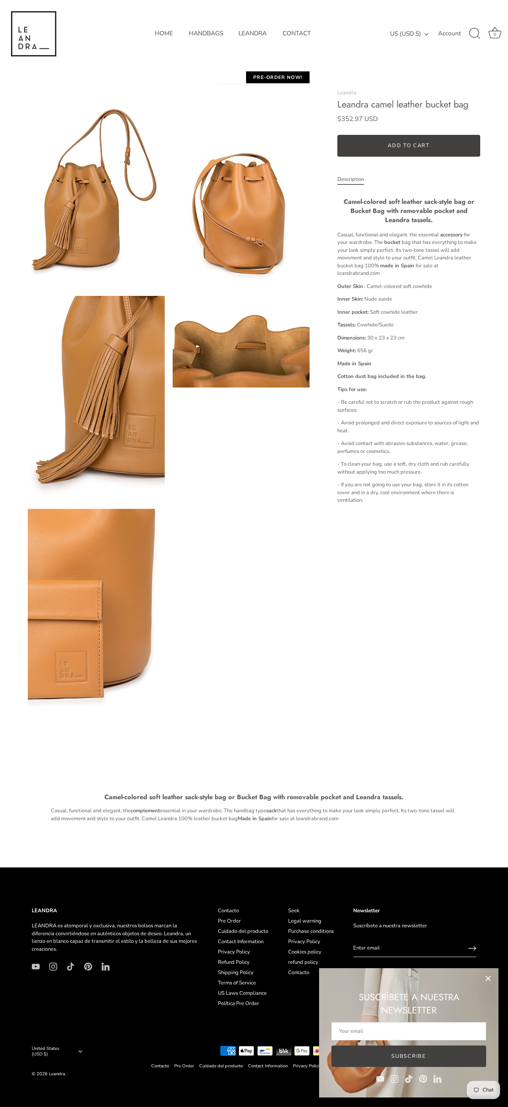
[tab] (354, 180)
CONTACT (297, 33)
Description (350, 179)
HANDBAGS (206, 33)
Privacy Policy (234, 951)
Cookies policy (304, 951)
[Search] (474, 33)
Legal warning (304, 921)
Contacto (228, 910)
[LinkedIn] (437, 1078)
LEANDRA (253, 33)
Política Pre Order (238, 1003)
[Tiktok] (409, 1078)
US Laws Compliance (242, 993)
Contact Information (241, 941)
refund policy (303, 962)
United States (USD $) (45, 1051)
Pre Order (229, 921)
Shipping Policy (236, 972)
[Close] (488, 978)
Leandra (346, 92)
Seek (294, 910)
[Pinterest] (423, 1078)
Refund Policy (234, 962)
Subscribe (408, 1056)
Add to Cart (409, 145)
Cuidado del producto (243, 931)
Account (449, 33)
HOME (164, 33)
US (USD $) (405, 34)
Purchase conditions (311, 931)
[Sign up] (472, 948)
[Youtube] (380, 1078)
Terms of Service (237, 982)
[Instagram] (394, 1078)
